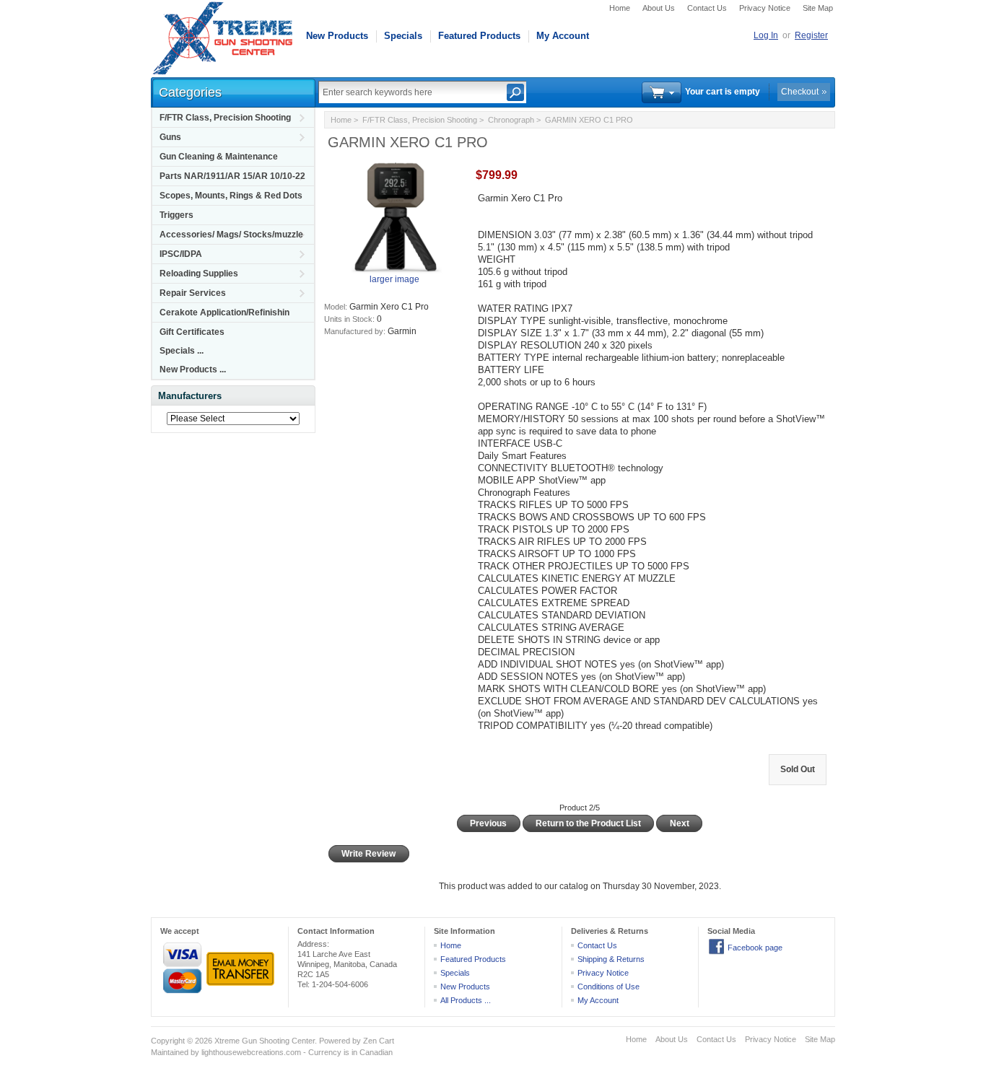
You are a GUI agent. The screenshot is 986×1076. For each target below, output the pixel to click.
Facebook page (755, 947)
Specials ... (182, 351)
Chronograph (511, 119)
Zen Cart (378, 1040)
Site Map (818, 8)
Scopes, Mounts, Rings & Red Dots (231, 196)
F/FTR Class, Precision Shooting (225, 118)
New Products (337, 35)
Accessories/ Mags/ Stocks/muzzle (231, 234)
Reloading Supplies (199, 273)
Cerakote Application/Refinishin (224, 312)
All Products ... (465, 1000)
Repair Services (193, 293)
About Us (658, 8)
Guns (170, 137)
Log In (766, 35)
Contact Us (707, 8)
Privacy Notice (764, 8)
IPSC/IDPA (181, 254)
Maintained (169, 1052)
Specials (403, 35)
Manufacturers (190, 395)
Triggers (176, 215)
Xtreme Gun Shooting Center (264, 1040)
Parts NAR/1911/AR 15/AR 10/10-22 (232, 176)
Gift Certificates (192, 332)
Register (811, 35)
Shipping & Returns (611, 959)
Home (619, 8)
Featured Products (479, 35)
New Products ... (193, 369)
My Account (562, 35)
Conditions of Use (608, 986)
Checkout (800, 91)
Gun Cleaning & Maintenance (219, 157)
